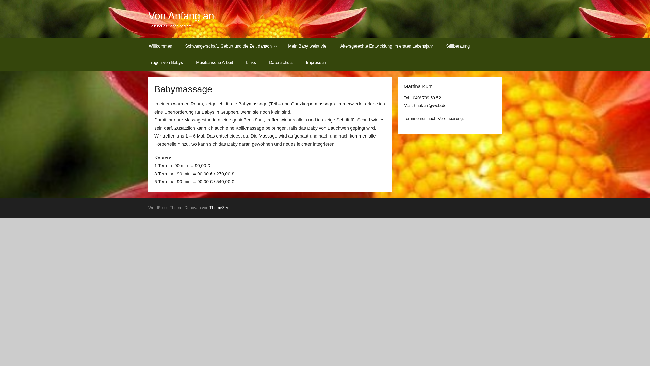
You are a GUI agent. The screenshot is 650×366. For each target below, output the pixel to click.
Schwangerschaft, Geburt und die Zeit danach (228, 46)
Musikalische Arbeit (214, 62)
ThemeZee (219, 208)
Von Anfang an (181, 15)
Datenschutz (281, 62)
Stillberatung (458, 46)
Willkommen (160, 46)
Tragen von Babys (166, 62)
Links (251, 62)
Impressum (316, 62)
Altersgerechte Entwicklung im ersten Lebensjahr (386, 46)
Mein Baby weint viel (307, 46)
